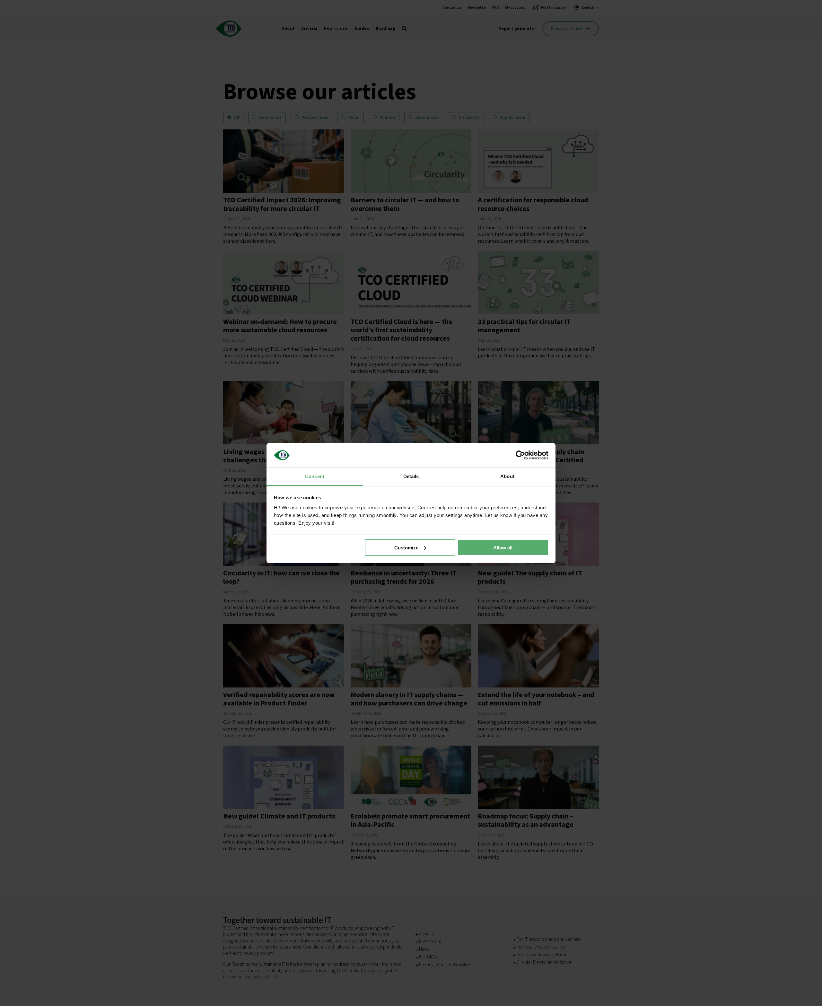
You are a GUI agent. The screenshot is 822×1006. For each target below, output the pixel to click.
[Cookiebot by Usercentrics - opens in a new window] (520, 455)
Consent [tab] (314, 476)
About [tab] (507, 476)
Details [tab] (411, 476)
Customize (406, 547)
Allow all (502, 547)
